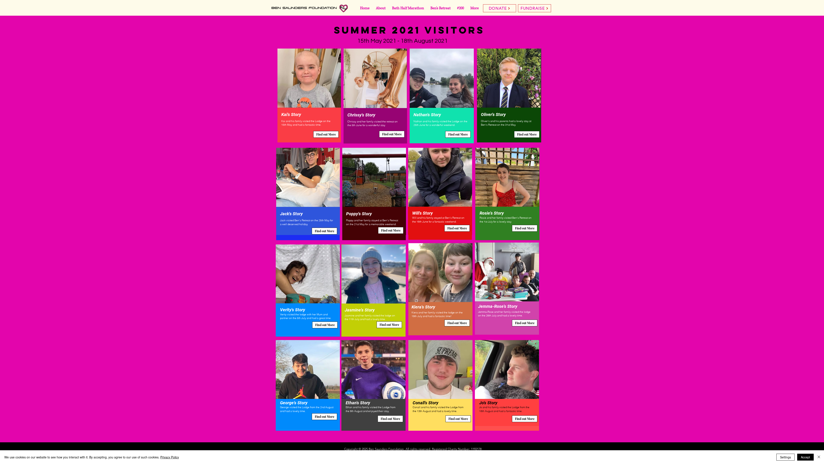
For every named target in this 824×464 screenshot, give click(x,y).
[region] (309, 96)
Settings (785, 457)
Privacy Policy (169, 457)
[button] (326, 134)
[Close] (818, 457)
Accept (805, 457)
